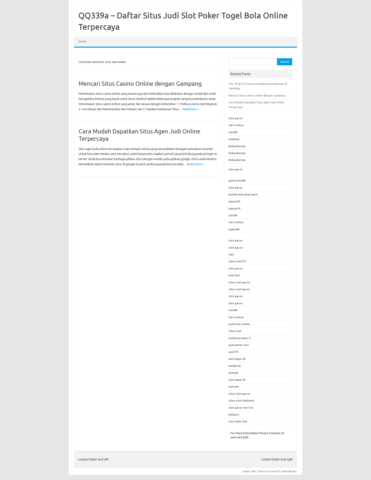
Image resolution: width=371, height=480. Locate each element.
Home (82, 41)
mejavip (233, 139)
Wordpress (290, 471)
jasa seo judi (239, 437)
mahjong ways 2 (239, 337)
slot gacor (235, 118)
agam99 (233, 229)
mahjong (234, 365)
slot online (235, 125)
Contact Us (276, 433)
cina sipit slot (237, 421)
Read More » (190, 109)
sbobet (233, 372)
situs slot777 (237, 261)
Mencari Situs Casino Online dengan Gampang (140, 83)
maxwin (233, 386)
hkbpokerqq (236, 146)
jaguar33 (234, 201)
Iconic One (249, 471)
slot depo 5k (237, 358)
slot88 (232, 132)
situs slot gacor (239, 282)
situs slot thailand (241, 400)
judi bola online (239, 324)
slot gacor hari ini (240, 407)
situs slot (235, 330)
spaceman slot (238, 344)
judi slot (234, 275)
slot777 (233, 351)
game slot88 (236, 180)
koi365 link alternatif (243, 194)
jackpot (233, 414)
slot (231, 254)
